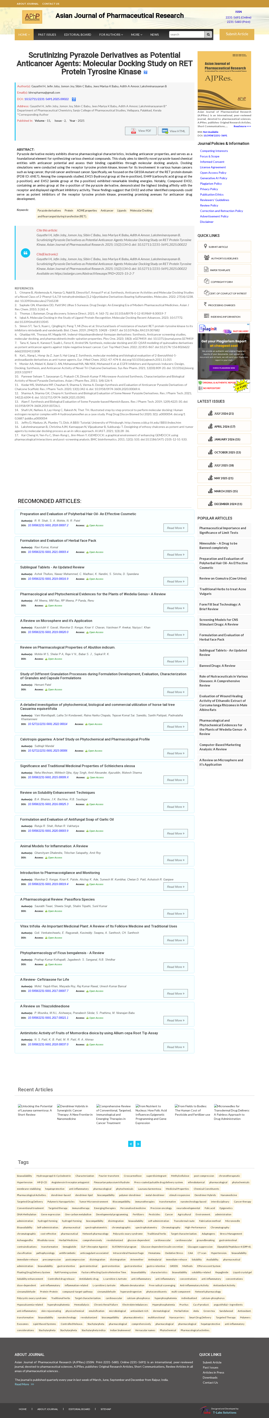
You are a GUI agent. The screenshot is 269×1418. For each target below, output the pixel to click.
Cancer (169, 1214)
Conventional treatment (30, 1207)
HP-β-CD (42, 1182)
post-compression (204, 1175)
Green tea (209, 1310)
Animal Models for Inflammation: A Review (54, 846)
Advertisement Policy (214, 216)
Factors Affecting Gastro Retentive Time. (104, 1272)
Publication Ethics (212, 194)
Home (23, 34)
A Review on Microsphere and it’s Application (56, 621)
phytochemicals (240, 1182)
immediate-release (27, 1259)
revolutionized (115, 1240)
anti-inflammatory (79, 1188)
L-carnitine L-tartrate (104, 1285)
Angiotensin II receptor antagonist (70, 1182)
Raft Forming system (66, 1272)
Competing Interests (214, 151)
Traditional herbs (156, 1233)
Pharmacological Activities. (31, 1194)
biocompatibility (106, 1194)
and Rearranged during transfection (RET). (62, 216)
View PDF (143, 130)
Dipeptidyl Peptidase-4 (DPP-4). (234, 1246)
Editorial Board (77, 34)
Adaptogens (208, 1233)
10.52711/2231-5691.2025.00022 (46, 99)
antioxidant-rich (139, 1310)
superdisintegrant (156, 1175)
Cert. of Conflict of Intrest (228, 293)
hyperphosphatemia (166, 1298)
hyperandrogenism (131, 1291)
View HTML (177, 131)
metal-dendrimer (155, 1194)
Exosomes (23, 1323)
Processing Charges (221, 305)
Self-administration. (48, 1227)
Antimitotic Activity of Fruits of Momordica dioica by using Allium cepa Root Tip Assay (89, 1033)
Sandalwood (226, 1310)
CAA (190, 1252)
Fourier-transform (109, 1175)
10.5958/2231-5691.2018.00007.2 (48, 525)
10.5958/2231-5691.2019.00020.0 (48, 632)
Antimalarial (154, 1259)
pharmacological (218, 1182)
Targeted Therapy (226, 1317)
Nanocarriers (177, 1317)
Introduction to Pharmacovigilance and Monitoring (60, 873)
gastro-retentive (156, 1265)
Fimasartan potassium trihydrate (112, 1182)
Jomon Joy (67, 86)
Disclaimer (207, 221)
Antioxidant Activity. (224, 1285)
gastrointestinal (228, 1240)
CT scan (202, 1252)
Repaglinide (221, 1272)
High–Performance (195, 1227)
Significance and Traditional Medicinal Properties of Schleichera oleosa (77, 766)
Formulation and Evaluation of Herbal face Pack (58, 540)
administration (223, 1214)
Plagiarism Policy (211, 183)
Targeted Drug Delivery (30, 1201)
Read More (175, 528)
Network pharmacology (95, 1233)
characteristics (159, 1272)
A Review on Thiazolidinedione (45, 1006)
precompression (52, 1259)
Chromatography (171, 1227)
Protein (69, 210)
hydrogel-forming (47, 1220)
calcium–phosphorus (138, 1298)
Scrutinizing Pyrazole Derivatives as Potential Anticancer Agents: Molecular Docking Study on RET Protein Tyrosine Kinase (105, 63)
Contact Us (50, 3)
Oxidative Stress (174, 1252)
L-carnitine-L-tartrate (115, 1278)
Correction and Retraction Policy (221, 211)
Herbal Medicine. (68, 1240)
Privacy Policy (209, 189)
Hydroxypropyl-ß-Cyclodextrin (54, 1175)
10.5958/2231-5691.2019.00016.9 (48, 578)
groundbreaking (206, 1240)
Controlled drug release (61, 1278)
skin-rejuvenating (51, 1310)
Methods (187, 1265)
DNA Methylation (26, 1214)
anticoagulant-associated (94, 1252)
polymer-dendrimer (130, 1194)
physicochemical (75, 1310)
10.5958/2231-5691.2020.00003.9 (48, 830)
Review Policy (209, 205)
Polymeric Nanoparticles (61, 1201)
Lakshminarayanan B (153, 86)
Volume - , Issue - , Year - (59, 120)
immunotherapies (145, 1201)
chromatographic (121, 1227)
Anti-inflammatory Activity (194, 1285)
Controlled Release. (72, 1323)
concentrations (188, 1278)
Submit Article (237, 34)
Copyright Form (221, 281)
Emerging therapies (105, 1207)
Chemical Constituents (206, 1188)
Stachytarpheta (95, 1323)
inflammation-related (76, 1285)
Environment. (203, 1214)
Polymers (245, 1317)
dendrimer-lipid (84, 1194)
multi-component (180, 1291)
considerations (25, 1330)
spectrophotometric (96, 1227)
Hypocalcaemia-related (30, 1304)
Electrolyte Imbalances (135, 1304)
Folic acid (210, 1207)
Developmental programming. (112, 1214)
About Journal (27, 3)
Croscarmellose (133, 1175)
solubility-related (201, 1272)
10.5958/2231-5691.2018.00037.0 (48, 1044)
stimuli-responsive (179, 1194)
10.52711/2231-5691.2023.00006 (47, 750)
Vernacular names (145, 1330)
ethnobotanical (196, 1182)
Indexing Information (224, 316)
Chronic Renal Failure (106, 1304)
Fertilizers (138, 1214)
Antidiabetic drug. (89, 1278)
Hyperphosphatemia (163, 1304)
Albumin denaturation (132, 1285)
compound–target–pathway (77, 1291)
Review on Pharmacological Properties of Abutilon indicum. (67, 647)
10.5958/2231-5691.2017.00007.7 (48, 990)
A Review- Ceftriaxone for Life (44, 979)
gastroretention (111, 1265)
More (135, 34)
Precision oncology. (161, 1207)
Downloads (210, 1377)
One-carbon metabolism (78, 1214)
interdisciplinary (220, 1201)
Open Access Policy (213, 172)
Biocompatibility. (122, 1201)
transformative (167, 1201)
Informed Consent (212, 161)
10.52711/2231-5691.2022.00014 (47, 724)
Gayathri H (38, 86)
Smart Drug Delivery (200, 1317)
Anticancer (107, 210)
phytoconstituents (156, 1291)
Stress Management (231, 1233)
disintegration (116, 1220)
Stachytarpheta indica (93, 1330)
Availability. (212, 1259)
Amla (196, 1310)
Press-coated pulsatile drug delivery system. (158, 1182)
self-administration (158, 1220)
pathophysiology (45, 1252)
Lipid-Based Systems (44, 1323)
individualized (189, 1298)
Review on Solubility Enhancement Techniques (57, 792)
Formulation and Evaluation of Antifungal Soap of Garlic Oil (67, 819)
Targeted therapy (57, 1207)
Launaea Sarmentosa (149, 1188)
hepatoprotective (55, 1188)
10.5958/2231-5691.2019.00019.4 (48, 884)
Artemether (137, 1259)
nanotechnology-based (193, 1201)
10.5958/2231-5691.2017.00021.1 (48, 1017)
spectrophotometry (146, 1227)
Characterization (84, 1175)
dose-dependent (26, 1285)
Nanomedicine (229, 1194)
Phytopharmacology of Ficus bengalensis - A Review (62, 953)
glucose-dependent (139, 1240)
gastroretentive (66, 1265)
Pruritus (184, 1304)
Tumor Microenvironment (93, 1201)
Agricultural (184, 1214)
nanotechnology (67, 1317)
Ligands (121, 210)
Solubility (197, 1259)
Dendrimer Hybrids (205, 1194)
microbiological (117, 1310)
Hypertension (25, 1182)
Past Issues (47, 34)
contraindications (27, 1246)
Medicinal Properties (177, 1188)
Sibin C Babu (83, 86)
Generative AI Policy (213, 178)
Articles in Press (213, 1372)
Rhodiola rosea (45, 1240)
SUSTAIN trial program (124, 1246)
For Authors (110, 34)
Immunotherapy (81, 1207)
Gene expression (50, 1214)
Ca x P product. (201, 1304)
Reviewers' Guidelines (214, 200)
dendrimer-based (61, 1194)
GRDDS (174, 1265)
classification (24, 1252)
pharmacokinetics (133, 1317)
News (154, 34)
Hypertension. (219, 1252)
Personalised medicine (133, 1207)
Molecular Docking (141, 210)
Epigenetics (226, 1207)
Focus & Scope (209, 156)
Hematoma (154, 1252)
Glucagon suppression (200, 1246)
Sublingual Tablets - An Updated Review (52, 567)
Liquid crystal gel (242, 1272)
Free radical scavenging (162, 1285)
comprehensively (92, 1240)
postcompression (75, 1259)
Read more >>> (242, 126)
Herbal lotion (181, 1310)
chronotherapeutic (229, 1175)
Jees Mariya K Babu (106, 86)
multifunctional (156, 1317)
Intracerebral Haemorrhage (128, 1252)
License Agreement (213, 167)
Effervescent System (208, 1265)
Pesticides (154, 1214)
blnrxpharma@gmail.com (44, 92)
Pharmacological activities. (195, 1330)
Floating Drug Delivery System (33, 1272)
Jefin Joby (53, 86)
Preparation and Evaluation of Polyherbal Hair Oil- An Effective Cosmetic (78, 514)
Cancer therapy (242, 1201)
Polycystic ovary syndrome (128, 1233)
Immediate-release (176, 1259)
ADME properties (87, 210)
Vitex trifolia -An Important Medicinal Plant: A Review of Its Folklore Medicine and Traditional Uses (98, 926)
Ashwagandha (25, 1240)
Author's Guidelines (224, 258)
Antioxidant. (244, 1310)
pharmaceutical (71, 1227)
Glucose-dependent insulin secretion (162, 1246)
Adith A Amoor (129, 86)
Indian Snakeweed (120, 1330)
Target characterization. (184, 1233)
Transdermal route (184, 1220)
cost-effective (48, 1233)
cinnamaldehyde (26, 1291)
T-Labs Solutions (224, 1412)
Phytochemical (168, 1330)
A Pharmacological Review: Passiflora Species (57, 899)
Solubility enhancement (30, 1278)
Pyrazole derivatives (49, 210)
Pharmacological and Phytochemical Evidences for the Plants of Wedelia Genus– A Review (93, 594)
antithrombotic (67, 1252)
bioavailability (24, 1175)
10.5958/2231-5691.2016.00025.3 (48, 804)
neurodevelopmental (188, 1207)
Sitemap (106, 1409)
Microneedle (232, 1220)
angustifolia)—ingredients (228, 1304)
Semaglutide (69, 1246)
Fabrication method (210, 1220)
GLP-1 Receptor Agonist (94, 1246)
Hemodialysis (81, 1304)
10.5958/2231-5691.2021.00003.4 (48, 552)
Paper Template (219, 270)
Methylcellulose (180, 1175)
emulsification (96, 1310)
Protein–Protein (49, 1291)
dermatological (161, 1310)
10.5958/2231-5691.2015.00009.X (48, 777)
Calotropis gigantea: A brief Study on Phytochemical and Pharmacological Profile (85, 739)
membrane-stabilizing (29, 1188)
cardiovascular (162, 1240)
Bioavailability (24, 1227)
